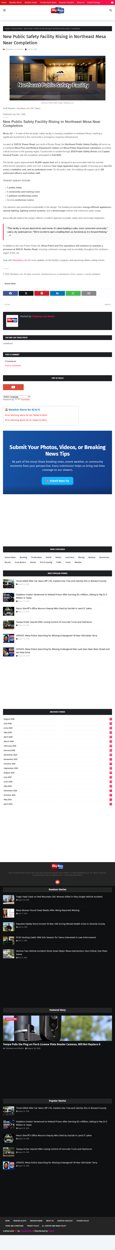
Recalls (8, 562)
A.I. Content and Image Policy (54, 1226)
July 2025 (58, 777)
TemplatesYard (26, 1231)
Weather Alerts (15, 2)
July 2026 (58, 723)
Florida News (36, 557)
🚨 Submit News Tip (57, 480)
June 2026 (58, 728)
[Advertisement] (57, 520)
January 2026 (58, 750)
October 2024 (57, 795)
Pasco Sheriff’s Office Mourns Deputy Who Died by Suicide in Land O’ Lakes (54, 608)
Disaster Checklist (66, 2)
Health (48, 557)
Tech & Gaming (46, 562)
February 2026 (58, 746)
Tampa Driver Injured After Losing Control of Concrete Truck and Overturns (54, 622)
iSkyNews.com (20, 260)
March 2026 (58, 741)
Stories (33, 562)
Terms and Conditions (14, 1226)
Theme (51, 1231)
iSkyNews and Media (15, 49)
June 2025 (58, 782)
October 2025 (58, 764)
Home (3, 2)
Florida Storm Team (48, 2)
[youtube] (112, 2)
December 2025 (58, 755)
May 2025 (58, 786)
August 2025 (58, 773)
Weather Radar (31, 2)
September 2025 (58, 768)
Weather (78, 562)
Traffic (58, 562)
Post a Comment (13, 365)
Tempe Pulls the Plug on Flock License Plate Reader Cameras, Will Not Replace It (51, 1044)
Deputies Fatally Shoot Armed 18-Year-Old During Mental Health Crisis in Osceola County (60, 924)
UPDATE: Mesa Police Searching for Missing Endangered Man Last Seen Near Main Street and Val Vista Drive (63, 651)
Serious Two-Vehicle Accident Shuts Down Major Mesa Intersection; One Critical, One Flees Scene (61, 953)
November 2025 (58, 759)
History (58, 557)
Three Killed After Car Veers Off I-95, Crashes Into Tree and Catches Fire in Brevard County (61, 581)
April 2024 (58, 804)
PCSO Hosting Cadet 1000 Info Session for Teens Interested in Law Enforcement (56, 937)
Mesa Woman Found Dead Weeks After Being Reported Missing (47, 910)
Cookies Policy (83, 1221)
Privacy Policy (33, 1226)
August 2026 (58, 719)
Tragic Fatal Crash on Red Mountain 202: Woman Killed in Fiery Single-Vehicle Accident (59, 896)
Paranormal (104, 557)
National (91, 557)
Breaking (23, 557)
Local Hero (69, 557)
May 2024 (57, 799)
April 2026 (58, 737)
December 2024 (57, 790)
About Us (80, 2)
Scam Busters (20, 562)
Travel (68, 562)
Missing (81, 557)
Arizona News (17, 29)
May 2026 (58, 732)
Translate (25, 399)
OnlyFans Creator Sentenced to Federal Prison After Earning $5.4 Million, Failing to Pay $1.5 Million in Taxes (61, 596)
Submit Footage (93, 2)
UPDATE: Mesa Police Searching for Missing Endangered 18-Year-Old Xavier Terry (56, 635)
